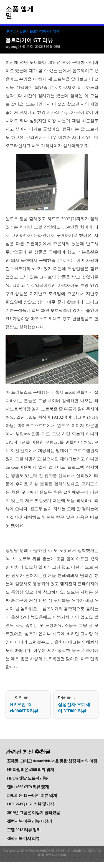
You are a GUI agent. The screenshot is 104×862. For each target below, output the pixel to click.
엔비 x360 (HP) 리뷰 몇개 (28, 787)
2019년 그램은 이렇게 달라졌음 (33, 812)
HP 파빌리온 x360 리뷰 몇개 (30, 769)
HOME (11, 31)
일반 (22, 31)
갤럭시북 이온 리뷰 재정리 (29, 821)
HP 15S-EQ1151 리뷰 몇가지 (30, 804)
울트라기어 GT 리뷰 (44, 31)
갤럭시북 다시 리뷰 (23, 838)
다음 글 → (74, 704)
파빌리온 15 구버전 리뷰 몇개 (32, 795)
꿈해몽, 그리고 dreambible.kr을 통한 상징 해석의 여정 (52, 761)
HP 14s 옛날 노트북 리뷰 (27, 778)
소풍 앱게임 (20, 12)
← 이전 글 (24, 704)
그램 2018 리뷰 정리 (23, 830)
